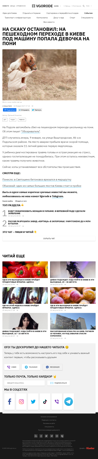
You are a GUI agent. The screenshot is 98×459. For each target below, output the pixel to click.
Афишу (67, 6)
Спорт (72, 17)
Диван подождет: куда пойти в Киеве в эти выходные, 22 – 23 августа (24, 332)
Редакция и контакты (49, 420)
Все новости (49, 22)
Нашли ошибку (7, 201)
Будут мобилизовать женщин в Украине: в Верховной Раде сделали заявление (46, 212)
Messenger (55, 367)
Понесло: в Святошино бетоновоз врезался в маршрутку (36, 179)
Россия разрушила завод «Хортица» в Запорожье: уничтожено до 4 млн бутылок (49, 222)
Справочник (21, 6)
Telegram (57, 196)
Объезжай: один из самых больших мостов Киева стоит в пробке (41, 185)
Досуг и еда (59, 17)
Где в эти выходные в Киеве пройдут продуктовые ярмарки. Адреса (21, 281)
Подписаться (60, 383)
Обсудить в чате (21, 201)
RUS (87, 6)
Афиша (12, 6)
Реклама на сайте (49, 423)
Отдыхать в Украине (32, 13)
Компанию (77, 6)
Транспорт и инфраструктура (18, 17)
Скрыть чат (49, 238)
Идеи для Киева (10, 13)
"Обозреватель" (30, 131)
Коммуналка (42, 17)
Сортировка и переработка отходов (62, 13)
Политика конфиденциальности (49, 430)
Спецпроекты (87, 17)
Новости (5, 6)
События (88, 13)
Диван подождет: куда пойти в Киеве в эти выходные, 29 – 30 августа (72, 281)
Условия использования (49, 417)
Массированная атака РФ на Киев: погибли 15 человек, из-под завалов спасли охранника (72, 333)
